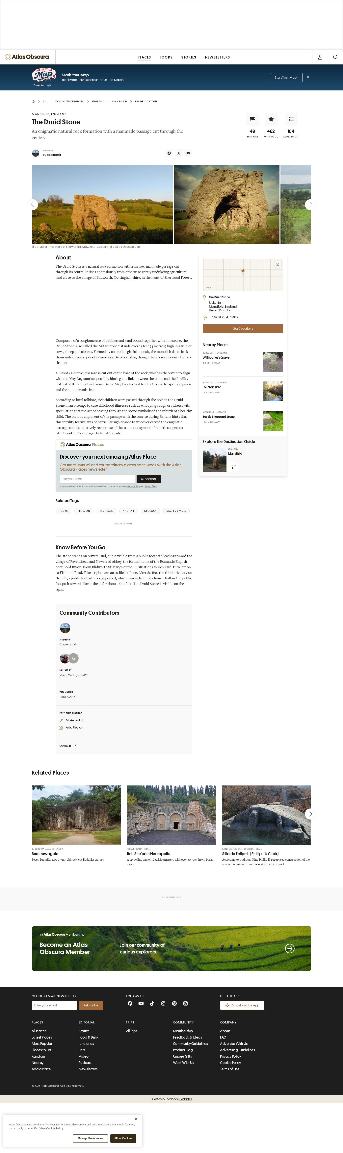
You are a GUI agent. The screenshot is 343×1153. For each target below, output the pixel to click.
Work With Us (183, 1062)
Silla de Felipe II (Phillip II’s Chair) (250, 854)
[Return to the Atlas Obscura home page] (28, 57)
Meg (63, 675)
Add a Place (41, 1069)
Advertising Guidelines (237, 1050)
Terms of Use (151, 486)
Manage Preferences (90, 1138)
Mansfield (235, 453)
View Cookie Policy (51, 1128)
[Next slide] (310, 204)
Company (228, 1022)
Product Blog (183, 1050)
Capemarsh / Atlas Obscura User (119, 246)
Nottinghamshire (127, 278)
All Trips (131, 1031)
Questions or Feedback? (171, 1099)
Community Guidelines (190, 1043)
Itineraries (86, 1043)
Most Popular (42, 1043)
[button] (252, 119)
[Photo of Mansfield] (214, 460)
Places (37, 1022)
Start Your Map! (286, 77)
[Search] (335, 57)
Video (84, 1056)
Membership (183, 1031)
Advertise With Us (234, 1043)
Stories (84, 1031)
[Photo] (273, 362)
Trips (130, 1022)
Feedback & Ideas (187, 1037)
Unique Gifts (182, 1056)
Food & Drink (88, 1037)
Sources (66, 745)
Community (183, 1022)
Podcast (85, 1062)
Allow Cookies (123, 1138)
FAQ (223, 1037)
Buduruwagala (45, 854)
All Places (39, 1031)
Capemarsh (68, 644)
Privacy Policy (133, 486)
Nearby (38, 1062)
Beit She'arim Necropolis (148, 854)
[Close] (135, 1119)
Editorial (87, 1022)
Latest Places (42, 1037)
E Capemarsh (52, 154)
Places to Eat (41, 1050)
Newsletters (88, 1069)
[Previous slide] (32, 204)
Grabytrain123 (78, 675)
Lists (82, 1050)
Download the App (245, 1005)
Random (38, 1056)
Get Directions (243, 328)
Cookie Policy (230, 1062)
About (225, 1031)
